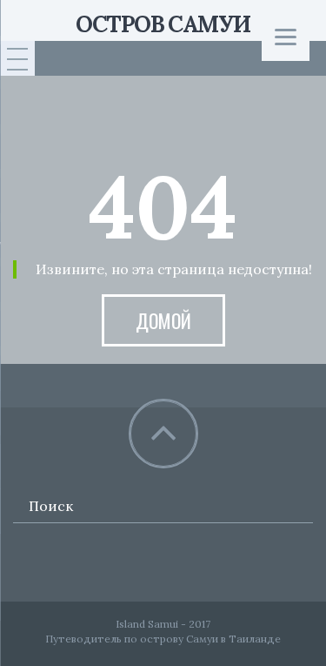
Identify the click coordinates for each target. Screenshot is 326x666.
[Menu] (285, 37)
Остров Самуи (162, 24)
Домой (163, 320)
